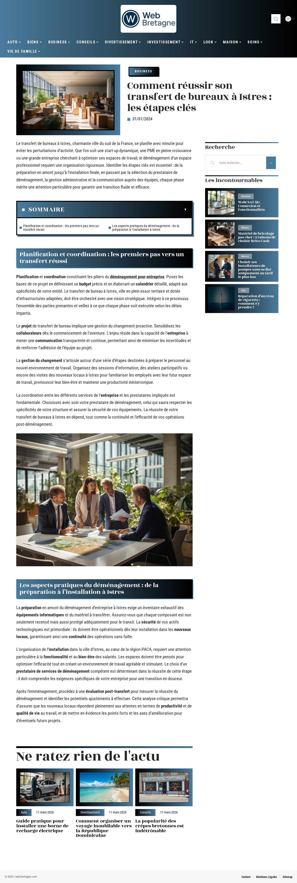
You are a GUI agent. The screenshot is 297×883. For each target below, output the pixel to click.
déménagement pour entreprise (137, 276)
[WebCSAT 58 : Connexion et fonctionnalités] (221, 202)
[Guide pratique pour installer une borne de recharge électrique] (45, 787)
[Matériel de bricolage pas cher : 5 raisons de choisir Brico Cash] (221, 234)
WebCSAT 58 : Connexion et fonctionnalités (251, 206)
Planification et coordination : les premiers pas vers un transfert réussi (61, 227)
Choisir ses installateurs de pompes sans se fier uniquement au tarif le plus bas (255, 269)
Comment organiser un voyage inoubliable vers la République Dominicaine (104, 828)
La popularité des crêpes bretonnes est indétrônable (159, 825)
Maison (245, 227)
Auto (24, 812)
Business (143, 71)
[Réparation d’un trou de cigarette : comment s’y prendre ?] (221, 298)
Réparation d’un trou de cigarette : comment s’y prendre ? (256, 302)
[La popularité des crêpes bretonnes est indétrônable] (164, 787)
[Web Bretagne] (148, 19)
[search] (276, 18)
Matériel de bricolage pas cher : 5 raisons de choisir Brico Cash (256, 237)
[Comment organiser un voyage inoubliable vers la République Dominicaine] (104, 787)
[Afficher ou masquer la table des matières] (126, 209)
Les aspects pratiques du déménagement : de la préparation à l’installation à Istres (145, 227)
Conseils (145, 812)
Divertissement (90, 812)
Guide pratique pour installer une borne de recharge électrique (42, 825)
